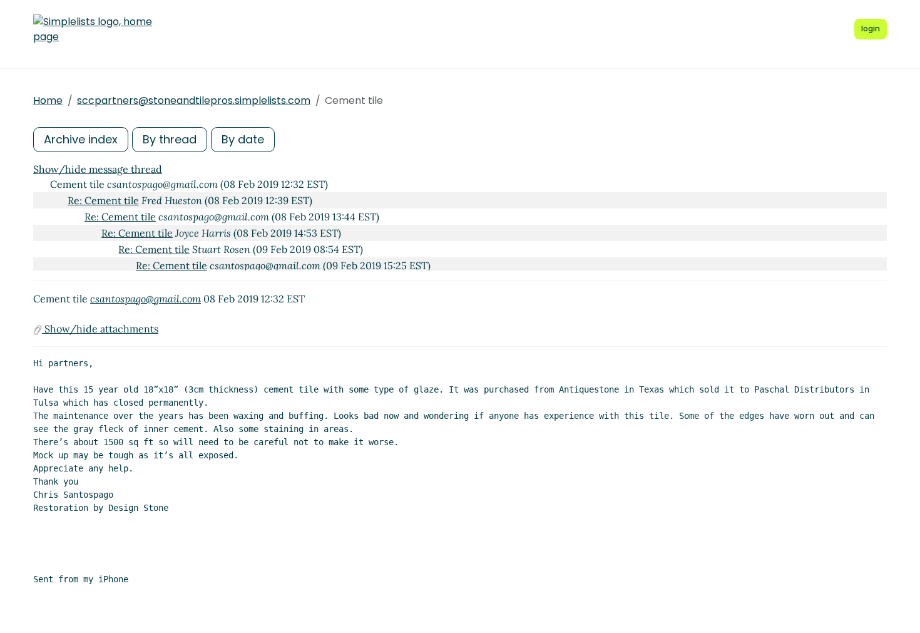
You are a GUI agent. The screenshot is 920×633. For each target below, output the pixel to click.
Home (48, 100)
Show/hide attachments (100, 328)
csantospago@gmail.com (145, 298)
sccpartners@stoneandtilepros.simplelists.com (193, 100)
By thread (170, 139)
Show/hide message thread (97, 169)
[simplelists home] (92, 29)
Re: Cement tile (103, 200)
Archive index (81, 139)
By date (243, 139)
